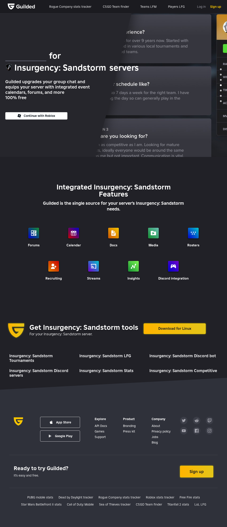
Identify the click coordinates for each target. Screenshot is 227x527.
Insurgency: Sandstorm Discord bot (182, 355)
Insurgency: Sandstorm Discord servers (38, 373)
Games (99, 431)
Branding (129, 426)
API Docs (101, 426)
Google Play (63, 436)
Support (100, 437)
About (156, 426)
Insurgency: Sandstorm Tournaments (31, 358)
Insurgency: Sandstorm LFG (105, 355)
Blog (155, 442)
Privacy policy (161, 431)
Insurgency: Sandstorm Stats (106, 370)
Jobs (155, 437)
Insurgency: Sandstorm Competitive (183, 370)
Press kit (129, 431)
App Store (63, 422)
